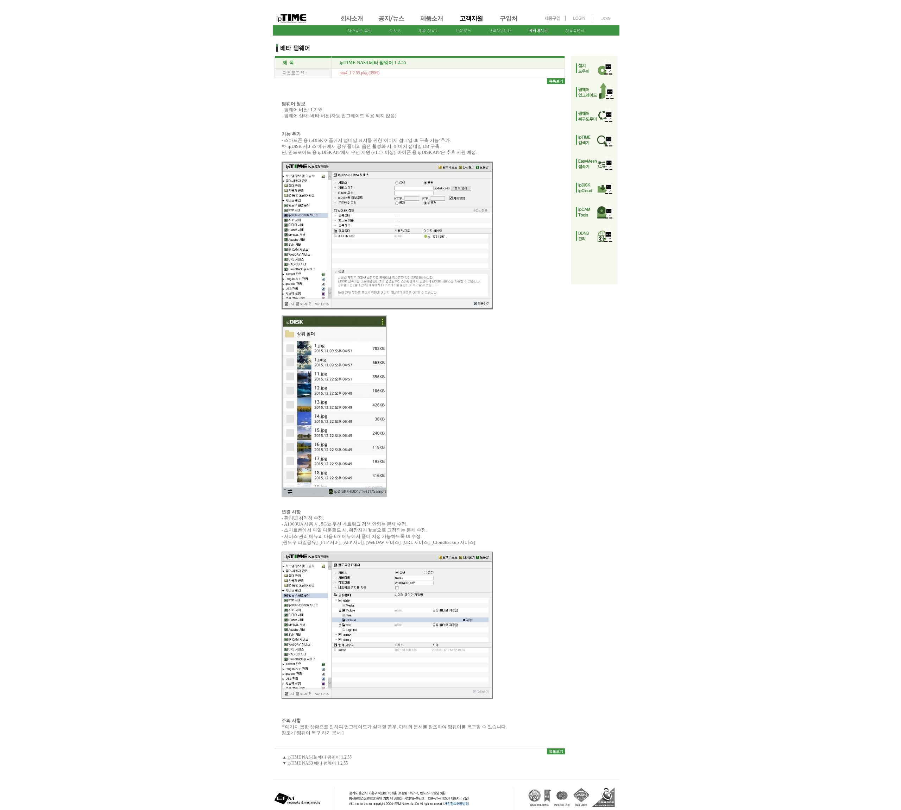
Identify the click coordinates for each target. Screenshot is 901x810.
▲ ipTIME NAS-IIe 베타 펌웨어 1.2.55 (317, 757)
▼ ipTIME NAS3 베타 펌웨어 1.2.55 (315, 763)
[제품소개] (432, 22)
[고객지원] (472, 22)
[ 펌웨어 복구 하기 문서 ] (319, 732)
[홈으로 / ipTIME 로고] (303, 13)
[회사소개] (352, 22)
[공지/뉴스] (392, 22)
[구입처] (511, 22)
